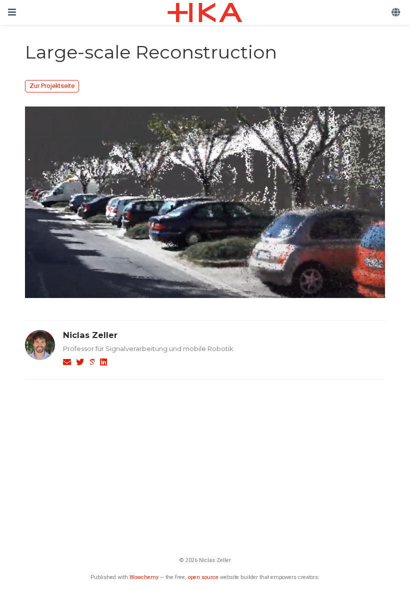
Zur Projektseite (52, 86)
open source (203, 577)
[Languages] (397, 12)
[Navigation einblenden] (12, 12)
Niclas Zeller (90, 335)
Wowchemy (144, 577)
